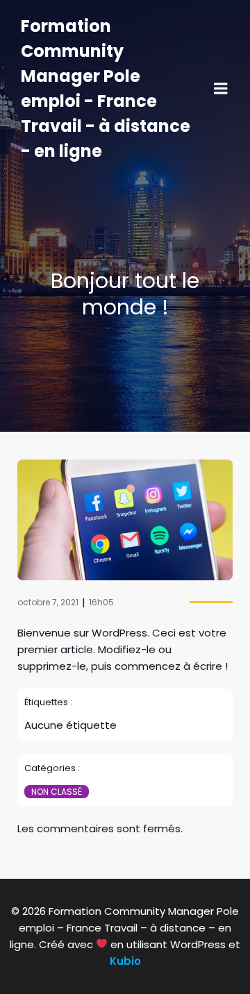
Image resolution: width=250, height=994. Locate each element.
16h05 (101, 602)
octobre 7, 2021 (47, 602)
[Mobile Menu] (220, 89)
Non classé (56, 792)
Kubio (125, 961)
